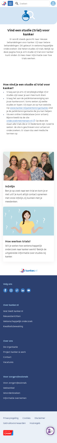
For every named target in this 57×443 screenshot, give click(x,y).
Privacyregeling (10, 418)
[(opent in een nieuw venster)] (5, 290)
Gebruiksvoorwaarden (14, 423)
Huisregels (35, 423)
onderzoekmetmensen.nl (19, 120)
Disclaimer (40, 418)
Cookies (26, 418)
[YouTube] (29, 290)
